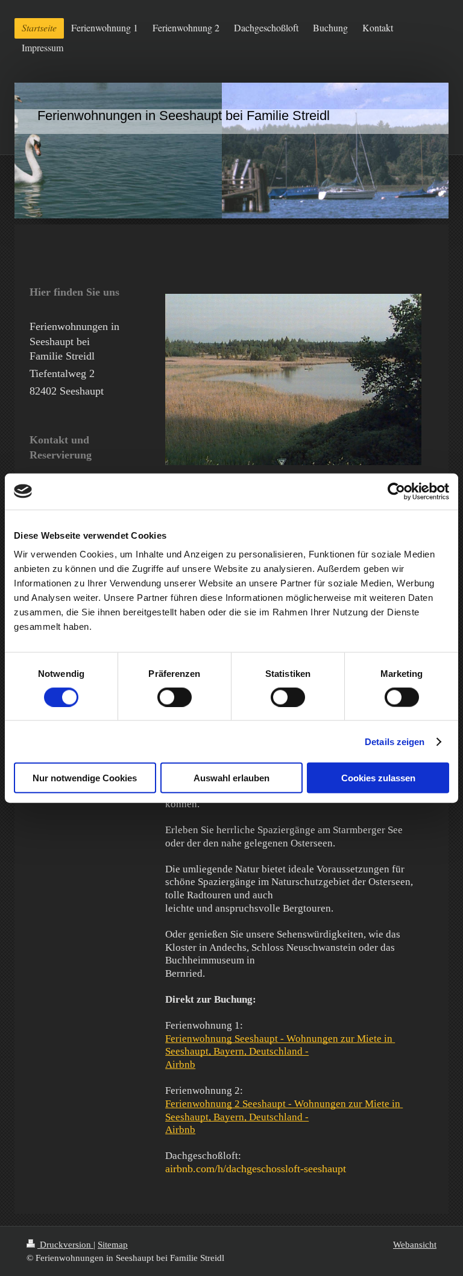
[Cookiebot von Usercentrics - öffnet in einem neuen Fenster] (396, 491)
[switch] (174, 696)
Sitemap (113, 1244)
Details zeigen (394, 741)
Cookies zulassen (378, 778)
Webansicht (414, 1244)
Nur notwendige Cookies (85, 778)
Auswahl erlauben (231, 778)
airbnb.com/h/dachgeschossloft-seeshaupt (255, 1169)
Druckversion (65, 1244)
